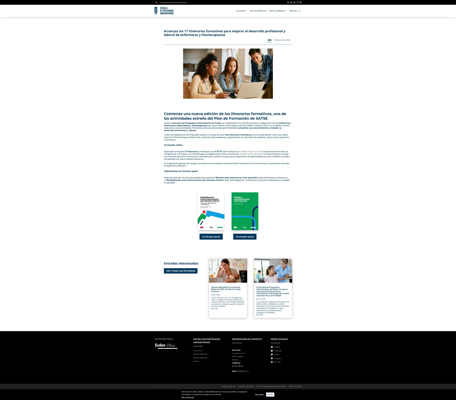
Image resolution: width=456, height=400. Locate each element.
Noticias (293, 10)
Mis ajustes (259, 394)
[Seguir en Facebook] (297, 2)
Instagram (278, 358)
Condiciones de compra (246, 386)
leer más (214, 308)
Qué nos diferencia (258, 10)
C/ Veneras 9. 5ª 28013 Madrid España (238, 356)
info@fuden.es (243, 371)
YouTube (277, 362)
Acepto (270, 394)
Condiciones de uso (228, 386)
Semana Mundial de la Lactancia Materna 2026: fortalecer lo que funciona (226, 289)
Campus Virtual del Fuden (251, 154)
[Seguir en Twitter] (291, 2)
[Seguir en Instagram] (294, 2)
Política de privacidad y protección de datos (271, 386)
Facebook (277, 351)
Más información (188, 397)
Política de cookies (295, 386)
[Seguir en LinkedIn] (288, 2)
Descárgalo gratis (211, 236)
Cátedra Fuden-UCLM (250, 151)
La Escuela (240, 10)
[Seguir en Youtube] (300, 2)
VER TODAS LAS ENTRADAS (180, 270)
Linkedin (277, 347)
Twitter (276, 354)
